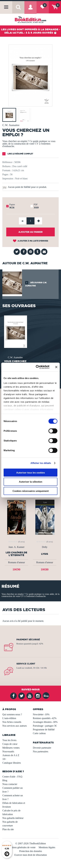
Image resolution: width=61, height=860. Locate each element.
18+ (4, 759)
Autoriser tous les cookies (30, 472)
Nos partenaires (40, 751)
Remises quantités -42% (44, 718)
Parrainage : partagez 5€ (45, 725)
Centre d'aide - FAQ (12, 776)
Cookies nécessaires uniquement (31, 490)
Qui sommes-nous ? (12, 714)
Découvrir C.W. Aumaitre (36, 284)
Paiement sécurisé (28, 639)
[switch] (52, 430)
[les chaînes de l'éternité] (16, 517)
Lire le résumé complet (20, 154)
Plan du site (8, 829)
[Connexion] (30, 9)
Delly (44, 547)
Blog (4, 780)
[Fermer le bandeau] (56, 367)
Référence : (8, 162)
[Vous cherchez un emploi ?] (30, 104)
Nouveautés (8, 751)
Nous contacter (9, 784)
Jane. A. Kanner (16, 547)
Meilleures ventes (11, 747)
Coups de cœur (9, 744)
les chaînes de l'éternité (16, 553)
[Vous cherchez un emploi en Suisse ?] (15, 331)
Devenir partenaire (42, 747)
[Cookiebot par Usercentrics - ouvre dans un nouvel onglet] (37, 367)
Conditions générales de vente (21, 847)
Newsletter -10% (41, 714)
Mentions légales (47, 847)
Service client (25, 663)
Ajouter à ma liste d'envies (32, 241)
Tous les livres (9, 740)
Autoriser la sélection (30, 481)
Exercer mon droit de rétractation (30, 855)
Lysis (44, 554)
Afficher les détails (40, 463)
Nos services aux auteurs (14, 725)
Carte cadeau (39, 733)
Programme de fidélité (44, 729)
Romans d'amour (16, 562)
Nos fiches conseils (11, 722)
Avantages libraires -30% (45, 722)
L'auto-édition (9, 718)
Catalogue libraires (11, 762)
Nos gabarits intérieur (12, 818)
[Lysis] (45, 517)
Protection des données (30, 851)
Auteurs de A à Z (10, 755)
